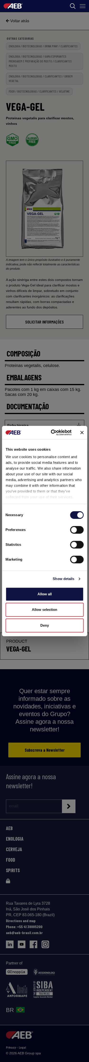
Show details (63, 579)
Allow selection (44, 610)
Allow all (44, 594)
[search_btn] (73, 6)
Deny (44, 625)
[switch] (77, 530)
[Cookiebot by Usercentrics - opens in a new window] (53, 432)
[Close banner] (82, 432)
